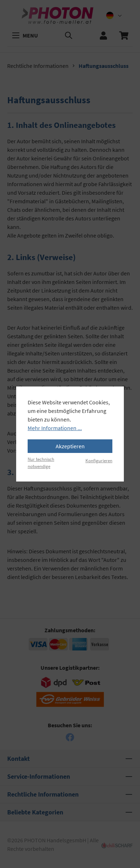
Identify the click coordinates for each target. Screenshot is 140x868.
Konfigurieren (98, 460)
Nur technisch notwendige (41, 462)
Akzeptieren (70, 446)
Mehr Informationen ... (55, 427)
